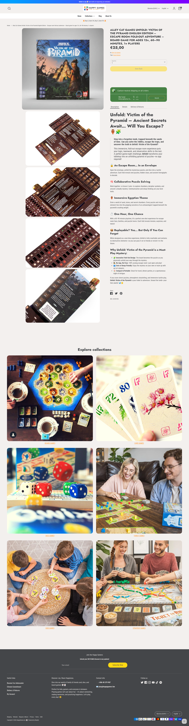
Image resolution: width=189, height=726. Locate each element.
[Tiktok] (121, 383)
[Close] (135, 336)
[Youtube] (117, 383)
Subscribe (116, 376)
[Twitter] (106, 383)
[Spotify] (125, 383)
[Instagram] (114, 383)
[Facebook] (110, 383)
